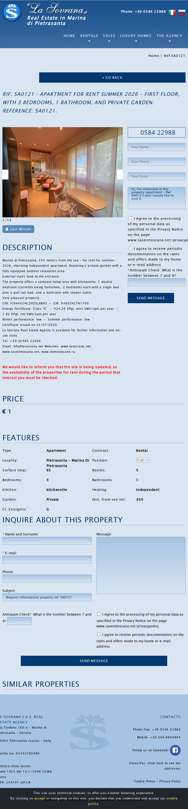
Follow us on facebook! (151, 750)
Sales (109, 36)
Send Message (151, 298)
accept (39, 798)
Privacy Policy (170, 781)
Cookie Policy (144, 781)
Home (69, 36)
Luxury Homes (136, 36)
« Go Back (112, 77)
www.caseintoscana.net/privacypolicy (127, 626)
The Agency (170, 36)
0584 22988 (158, 132)
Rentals (89, 36)
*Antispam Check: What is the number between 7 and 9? (155, 272)
